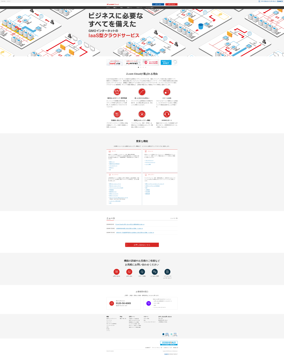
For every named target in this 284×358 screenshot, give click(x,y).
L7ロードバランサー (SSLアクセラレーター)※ (118, 197)
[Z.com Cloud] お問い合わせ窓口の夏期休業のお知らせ (130, 224)
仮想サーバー (112, 161)
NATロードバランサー (113, 195)
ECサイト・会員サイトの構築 (135, 325)
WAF (146, 187)
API (110, 169)
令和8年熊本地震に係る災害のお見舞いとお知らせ (129, 228)
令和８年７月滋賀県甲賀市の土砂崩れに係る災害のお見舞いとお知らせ (135, 232)
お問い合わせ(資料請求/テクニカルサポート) (163, 301)
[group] (114, 62)
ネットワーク (109, 320)
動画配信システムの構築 (134, 322)
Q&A (155, 305)
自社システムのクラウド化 (134, 320)
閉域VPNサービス (112, 191)
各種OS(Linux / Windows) (114, 163)
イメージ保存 (148, 164)
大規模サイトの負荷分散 (134, 318)
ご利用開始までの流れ (162, 321)
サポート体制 (156, 303)
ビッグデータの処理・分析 (134, 323)
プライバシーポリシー (156, 347)
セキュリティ (109, 321)
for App (107, 328)
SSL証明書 (147, 191)
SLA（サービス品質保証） (111, 323)
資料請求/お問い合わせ (162, 320)
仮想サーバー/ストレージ (111, 318)
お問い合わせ (171, 4)
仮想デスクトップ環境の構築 (135, 327)
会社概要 (147, 347)
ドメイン (108, 330)
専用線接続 (111, 189)
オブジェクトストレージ (150, 162)
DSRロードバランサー (113, 193)
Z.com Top (3, 1)
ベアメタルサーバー (113, 165)
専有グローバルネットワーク (115, 185)
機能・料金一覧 (123, 318)
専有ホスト (111, 167)
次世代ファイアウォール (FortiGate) (152, 185)
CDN (110, 203)
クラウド (8, 1)
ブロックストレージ (149, 160)
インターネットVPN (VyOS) (114, 201)
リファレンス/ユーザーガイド (160, 307)
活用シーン (132, 316)
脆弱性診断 (147, 193)
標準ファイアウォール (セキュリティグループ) (154, 183)
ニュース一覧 (174, 218)
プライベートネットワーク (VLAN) (116, 187)
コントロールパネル (110, 325)
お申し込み (158, 4)
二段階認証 (147, 189)
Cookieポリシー (167, 347)
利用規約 (175, 347)
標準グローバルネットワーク (115, 183)
